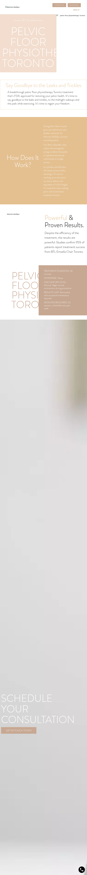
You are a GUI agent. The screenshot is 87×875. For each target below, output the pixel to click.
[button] (59, 5)
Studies (60, 242)
